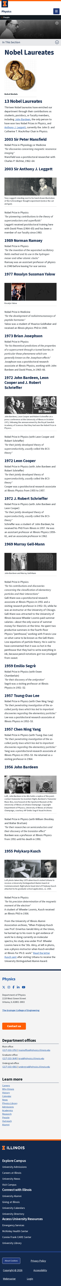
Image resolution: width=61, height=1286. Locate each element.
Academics (7, 1110)
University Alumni (11, 1196)
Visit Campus (9, 1184)
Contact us (14, 1026)
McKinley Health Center (15, 1231)
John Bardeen (22, 119)
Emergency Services (13, 1225)
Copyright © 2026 (12, 1270)
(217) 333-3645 (9, 1058)
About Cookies (11, 1260)
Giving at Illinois (11, 1202)
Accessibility (40, 1270)
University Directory (13, 1214)
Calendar (6, 1096)
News (5, 1099)
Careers (6, 1085)
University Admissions (14, 1167)
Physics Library (9, 1103)
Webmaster (9, 1278)
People (5, 1117)
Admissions (8, 1106)
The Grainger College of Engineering (20, 1010)
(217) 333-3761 (9, 1050)
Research (7, 1113)
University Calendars (13, 1208)
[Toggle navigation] (56, 11)
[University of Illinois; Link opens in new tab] (13, 1148)
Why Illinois (8, 1089)
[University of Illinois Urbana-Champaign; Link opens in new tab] (4, 4)
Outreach (7, 1121)
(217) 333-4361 (9, 1066)
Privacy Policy (38, 1260)
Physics (8, 978)
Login (30, 1278)
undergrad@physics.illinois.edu (34, 1066)
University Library (11, 1243)
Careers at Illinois (11, 1172)
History (6, 1092)
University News (11, 1178)
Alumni (5, 1124)
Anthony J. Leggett (15, 127)
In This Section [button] (11, 42)
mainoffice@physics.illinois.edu (34, 1050)
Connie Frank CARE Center (16, 1237)
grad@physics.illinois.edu (31, 1058)
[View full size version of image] (57, 23)
